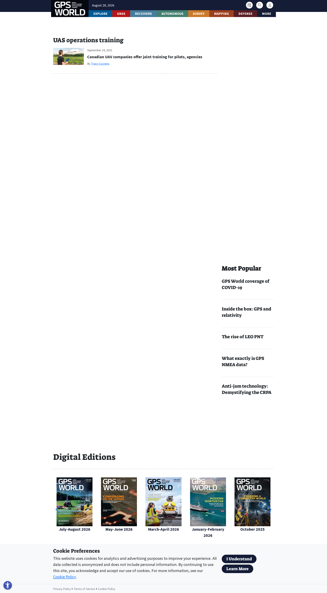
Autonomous (172, 13)
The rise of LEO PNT (242, 337)
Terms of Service (84, 589)
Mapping (221, 13)
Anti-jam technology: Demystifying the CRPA (246, 389)
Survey (199, 13)
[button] (269, 509)
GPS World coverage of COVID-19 (245, 284)
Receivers (143, 13)
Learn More (237, 569)
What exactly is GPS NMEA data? (243, 361)
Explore (100, 13)
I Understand (239, 559)
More (266, 13)
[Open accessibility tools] (7, 585)
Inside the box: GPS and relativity (246, 312)
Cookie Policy (64, 576)
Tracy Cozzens (100, 64)
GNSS (121, 13)
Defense (245, 13)
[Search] (259, 5)
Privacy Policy (62, 589)
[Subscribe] (249, 5)
